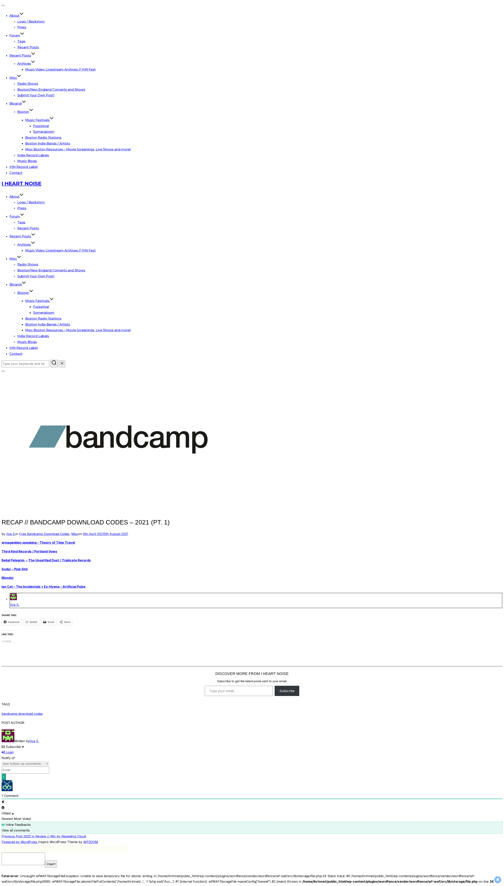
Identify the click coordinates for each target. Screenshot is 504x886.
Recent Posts (28, 47)
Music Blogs (27, 161)
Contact (15, 173)
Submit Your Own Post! (35, 95)
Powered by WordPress (20, 842)
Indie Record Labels (33, 155)
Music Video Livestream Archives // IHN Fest (60, 69)
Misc (13, 78)
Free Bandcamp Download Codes (44, 534)
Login (9, 752)
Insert (51, 864)
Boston (23, 112)
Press (21, 27)
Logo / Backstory (31, 21)
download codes (30, 714)
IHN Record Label (23, 167)
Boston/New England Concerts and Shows (51, 89)
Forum (14, 35)
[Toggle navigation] (3, 5)
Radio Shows (27, 84)
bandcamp (9, 714)
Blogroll (15, 103)
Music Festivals (37, 120)
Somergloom (43, 132)
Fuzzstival (41, 126)
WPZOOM (90, 842)
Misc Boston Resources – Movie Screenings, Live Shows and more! (78, 149)
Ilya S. (11, 534)
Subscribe (287, 691)
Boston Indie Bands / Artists (47, 143)
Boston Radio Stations (43, 137)
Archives (24, 64)
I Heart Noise (21, 183)
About (14, 16)
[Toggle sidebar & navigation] (3, 371)
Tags (21, 41)
